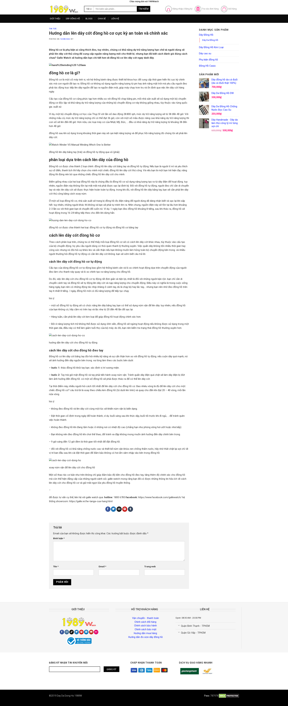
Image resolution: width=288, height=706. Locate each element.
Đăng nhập (177, 8)
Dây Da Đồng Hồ (210, 40)
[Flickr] (96, 632)
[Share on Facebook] (107, 509)
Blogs (89, 18)
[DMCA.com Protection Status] (229, 695)
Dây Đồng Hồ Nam (78, 25)
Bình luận (58, 538)
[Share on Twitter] (113, 509)
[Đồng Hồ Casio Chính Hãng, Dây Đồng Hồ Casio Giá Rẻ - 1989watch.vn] (64, 9)
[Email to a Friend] (119, 509)
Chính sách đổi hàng (145, 622)
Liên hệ (115, 18)
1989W (78, 695)
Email (102, 566)
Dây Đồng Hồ (73, 18)
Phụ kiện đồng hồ (208, 59)
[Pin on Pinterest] (124, 509)
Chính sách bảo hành (145, 625)
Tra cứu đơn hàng (210, 8)
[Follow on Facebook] (62, 632)
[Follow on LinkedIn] (86, 632)
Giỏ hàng (232, 8)
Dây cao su (205, 53)
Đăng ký (188, 8)
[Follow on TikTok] (71, 632)
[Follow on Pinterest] (81, 632)
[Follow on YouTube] (91, 632)
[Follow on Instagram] (66, 632)
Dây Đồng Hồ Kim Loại (80, 37)
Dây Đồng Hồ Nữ (77, 31)
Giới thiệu (55, 18)
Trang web (150, 566)
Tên (55, 566)
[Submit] (143, 9)
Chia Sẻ (102, 18)
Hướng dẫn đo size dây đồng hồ (145, 637)
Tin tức (53, 29)
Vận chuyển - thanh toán (145, 618)
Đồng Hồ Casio (207, 65)
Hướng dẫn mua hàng (145, 633)
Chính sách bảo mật (145, 629)
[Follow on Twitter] (76, 632)
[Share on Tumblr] (130, 509)
